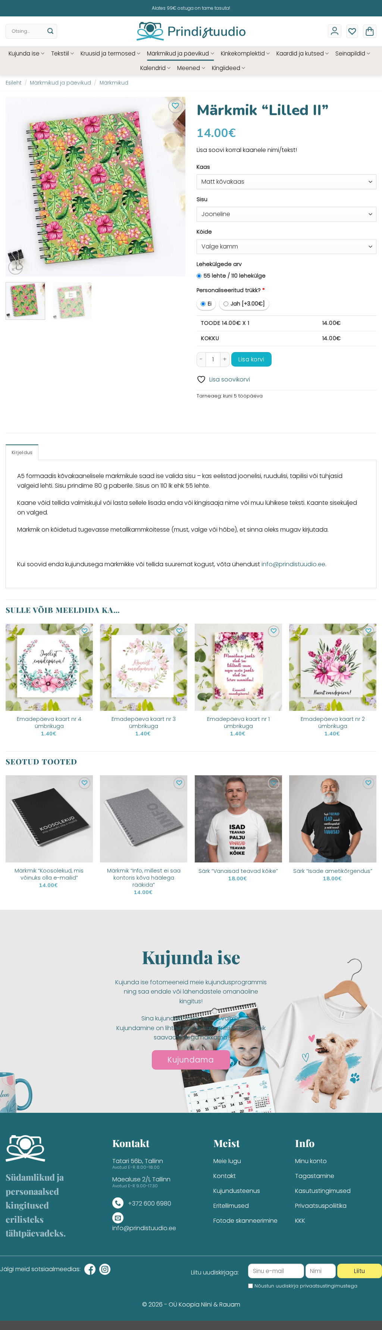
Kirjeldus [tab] (22, 452)
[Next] (172, 187)
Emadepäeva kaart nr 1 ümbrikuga (238, 722)
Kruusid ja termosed (108, 53)
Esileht (14, 82)
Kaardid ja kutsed (300, 53)
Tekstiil (60, 53)
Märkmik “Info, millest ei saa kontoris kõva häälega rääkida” (144, 877)
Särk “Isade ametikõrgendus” (332, 871)
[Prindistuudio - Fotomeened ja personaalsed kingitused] (191, 31)
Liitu (359, 1271)
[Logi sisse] (334, 31)
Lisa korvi (251, 359)
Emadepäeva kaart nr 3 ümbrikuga (144, 722)
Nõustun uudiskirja (305, 1286)
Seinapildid (350, 53)
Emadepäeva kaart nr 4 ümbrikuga (49, 722)
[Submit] (50, 31)
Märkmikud (114, 82)
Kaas (203, 167)
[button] (369, 31)
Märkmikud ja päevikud (178, 53)
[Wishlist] (352, 31)
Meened (188, 68)
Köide (204, 231)
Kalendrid (153, 68)
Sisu (202, 199)
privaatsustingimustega (328, 1286)
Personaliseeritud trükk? (231, 290)
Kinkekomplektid (243, 53)
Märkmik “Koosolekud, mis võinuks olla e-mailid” (49, 874)
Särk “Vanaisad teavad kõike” (238, 871)
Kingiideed (226, 68)
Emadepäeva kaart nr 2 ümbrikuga (333, 722)
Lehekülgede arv (219, 264)
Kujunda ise (24, 53)
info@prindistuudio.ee (293, 564)
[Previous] (18, 187)
